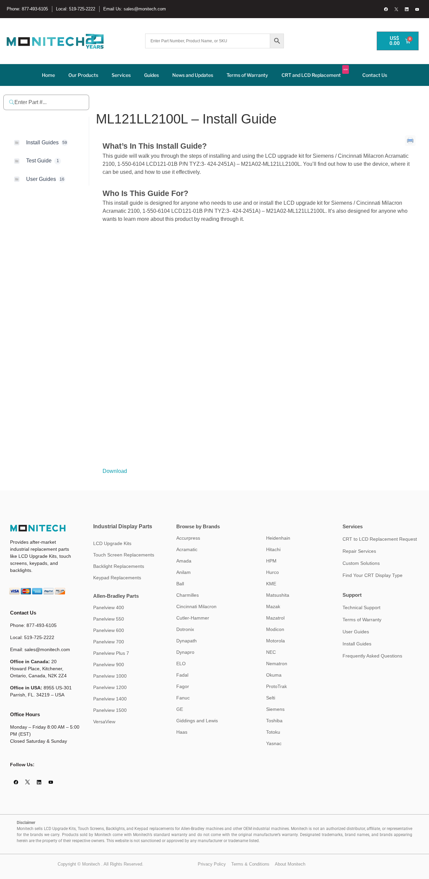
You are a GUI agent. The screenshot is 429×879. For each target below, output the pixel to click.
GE (179, 709)
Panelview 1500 (110, 710)
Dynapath (186, 640)
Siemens (275, 709)
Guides (151, 75)
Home (48, 75)
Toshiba (274, 720)
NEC (271, 652)
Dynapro (185, 652)
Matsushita (277, 595)
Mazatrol (275, 618)
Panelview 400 (108, 607)
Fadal (182, 675)
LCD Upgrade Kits (112, 543)
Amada (183, 561)
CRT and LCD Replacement (315, 73)
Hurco (272, 572)
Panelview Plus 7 (111, 653)
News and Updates (192, 75)
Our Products (83, 75)
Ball (180, 583)
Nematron (276, 663)
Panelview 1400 (110, 698)
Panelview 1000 (110, 676)
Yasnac (274, 743)
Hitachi (273, 549)
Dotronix (185, 629)
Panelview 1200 (110, 687)
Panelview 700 (108, 641)
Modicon (275, 629)
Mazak (273, 606)
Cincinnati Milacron (196, 606)
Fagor (182, 686)
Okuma (274, 675)
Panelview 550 (108, 619)
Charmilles (187, 595)
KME (271, 583)
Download (115, 471)
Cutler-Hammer (192, 618)
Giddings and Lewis (197, 720)
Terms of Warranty (247, 75)
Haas (181, 732)
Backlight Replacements (118, 566)
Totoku (273, 732)
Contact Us (374, 75)
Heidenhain (278, 538)
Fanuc (183, 697)
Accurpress (188, 538)
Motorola (275, 640)
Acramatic (186, 549)
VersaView (104, 721)
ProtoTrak (276, 686)
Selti (270, 697)
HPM (271, 561)
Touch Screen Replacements (123, 554)
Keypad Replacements (117, 577)
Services (121, 75)
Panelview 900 (108, 664)
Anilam (183, 572)
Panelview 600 (108, 630)
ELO (181, 663)
